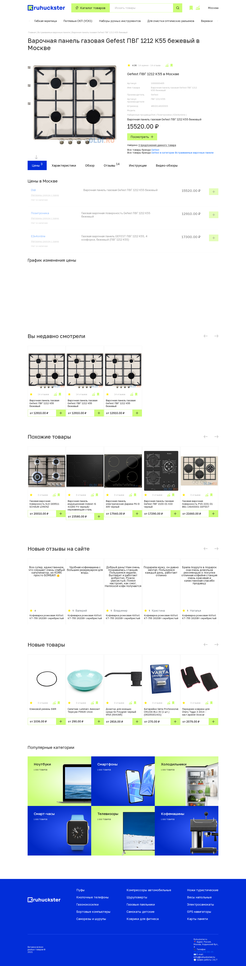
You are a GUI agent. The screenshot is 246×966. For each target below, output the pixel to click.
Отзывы (109, 165)
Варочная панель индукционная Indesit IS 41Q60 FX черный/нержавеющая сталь (82, 505)
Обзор (90, 165)
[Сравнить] (167, 65)
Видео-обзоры (167, 165)
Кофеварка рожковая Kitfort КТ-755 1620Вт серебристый (46, 617)
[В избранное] (171, 65)
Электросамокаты (200, 904)
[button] (29, 21)
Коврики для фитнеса (143, 919)
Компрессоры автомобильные (149, 890)
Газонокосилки (87, 904)
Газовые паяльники (141, 904)
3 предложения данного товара (157, 145)
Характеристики (64, 165)
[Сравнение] (198, 8)
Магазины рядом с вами (45, 195)
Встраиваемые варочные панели (54, 32)
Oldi (33, 190)
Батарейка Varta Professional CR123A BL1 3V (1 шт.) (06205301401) (161, 712)
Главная (32, 32)
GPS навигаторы (199, 911)
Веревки (207, 21)
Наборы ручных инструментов (120, 21)
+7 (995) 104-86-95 (203, 952)
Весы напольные (199, 897)
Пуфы (80, 890)
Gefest (155, 149)
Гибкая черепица (45, 21)
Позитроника (40, 213)
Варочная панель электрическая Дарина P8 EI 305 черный (123, 504)
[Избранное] (191, 7)
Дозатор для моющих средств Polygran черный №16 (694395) (121, 712)
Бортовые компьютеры (93, 911)
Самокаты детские (140, 911)
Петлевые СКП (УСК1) (77, 21)
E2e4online (38, 236)
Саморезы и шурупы (91, 919)
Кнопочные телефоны (92, 897)
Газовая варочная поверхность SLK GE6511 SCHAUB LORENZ (44, 504)
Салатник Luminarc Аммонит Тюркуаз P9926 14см (84, 710)
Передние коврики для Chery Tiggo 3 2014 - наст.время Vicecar (196, 712)
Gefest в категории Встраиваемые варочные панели (182, 152)
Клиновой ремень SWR (42, 709)
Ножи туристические (202, 890)
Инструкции (138, 165)
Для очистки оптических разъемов (170, 21)
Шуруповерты (137, 897)
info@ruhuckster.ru (204, 957)
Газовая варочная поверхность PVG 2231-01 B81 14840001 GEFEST (197, 504)
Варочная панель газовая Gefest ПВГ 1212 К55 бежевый (44, 403)
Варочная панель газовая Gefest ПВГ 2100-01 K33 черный (159, 504)
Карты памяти (197, 919)
